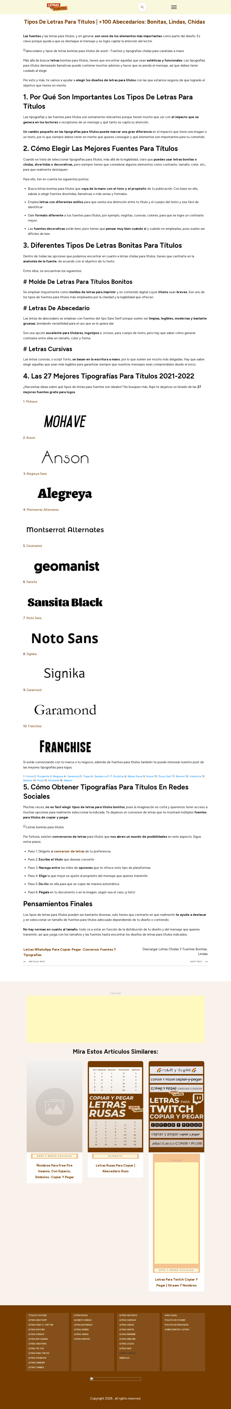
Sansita (31, 582)
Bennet (180, 776)
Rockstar (118, 776)
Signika (32, 654)
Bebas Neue (135, 776)
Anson (30, 438)
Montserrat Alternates (43, 510)
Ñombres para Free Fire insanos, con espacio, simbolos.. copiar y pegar (54, 1171)
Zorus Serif (165, 776)
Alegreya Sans (36, 474)
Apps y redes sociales (54, 1156)
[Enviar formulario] (142, 7)
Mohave (31, 401)
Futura (29, 776)
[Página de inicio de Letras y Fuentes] (61, 7)
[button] (174, 7)
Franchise (35, 726)
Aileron (68, 780)
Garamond (33, 690)
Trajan (86, 776)
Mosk (40, 780)
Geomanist (34, 546)
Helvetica (195, 776)
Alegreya (58, 776)
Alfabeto (115, 1156)
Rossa (149, 776)
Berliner (27, 780)
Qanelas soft (102, 776)
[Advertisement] (116, 1019)
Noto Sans (34, 618)
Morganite (43, 776)
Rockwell (53, 780)
